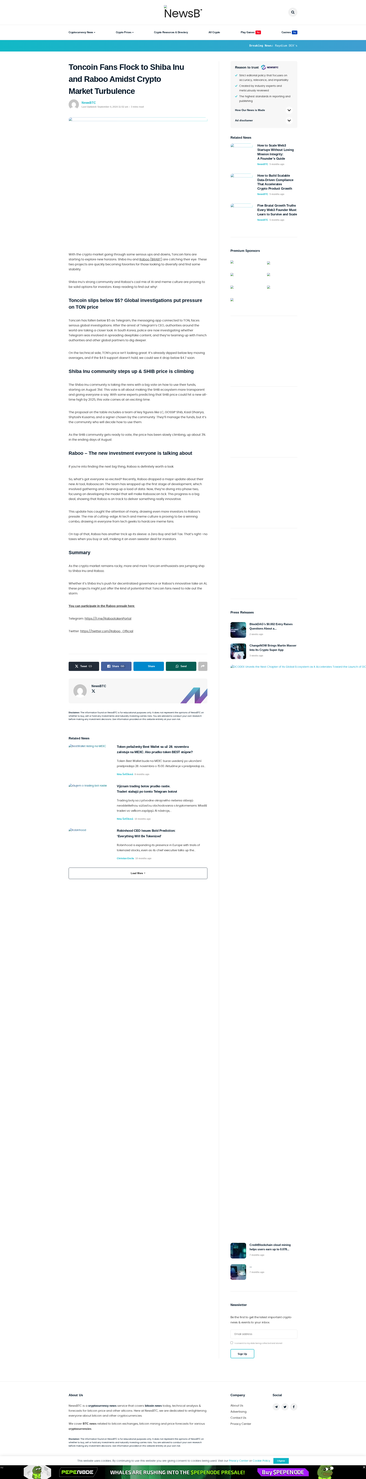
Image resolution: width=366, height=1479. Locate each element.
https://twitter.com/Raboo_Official (106, 631)
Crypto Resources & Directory (171, 32)
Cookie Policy (261, 1461)
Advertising (238, 1411)
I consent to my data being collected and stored (258, 1343)
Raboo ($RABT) (150, 259)
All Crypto (214, 32)
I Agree (281, 1461)
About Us (236, 1405)
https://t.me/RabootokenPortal (108, 618)
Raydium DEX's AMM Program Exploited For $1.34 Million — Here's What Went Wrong (265, 45)
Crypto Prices (123, 32)
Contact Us (238, 1417)
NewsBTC (89, 102)
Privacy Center (240, 1424)
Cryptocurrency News (81, 32)
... (251, 1266)
